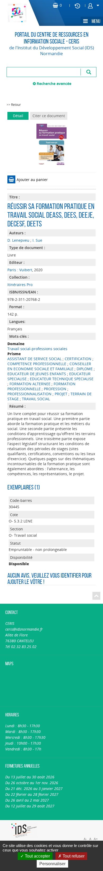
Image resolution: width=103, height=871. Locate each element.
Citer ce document (48, 115)
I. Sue (37, 240)
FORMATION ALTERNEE (30, 383)
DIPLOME (85, 368)
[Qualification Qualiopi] (77, 823)
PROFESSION (55, 388)
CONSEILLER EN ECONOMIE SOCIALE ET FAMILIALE (49, 366)
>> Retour (14, 104)
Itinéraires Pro (19, 284)
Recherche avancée (54, 83)
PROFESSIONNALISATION (29, 393)
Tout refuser (73, 856)
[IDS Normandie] (24, 830)
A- (85, 839)
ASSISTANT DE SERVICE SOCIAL (34, 358)
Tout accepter (37, 856)
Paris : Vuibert (19, 269)
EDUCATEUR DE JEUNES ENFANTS (36, 373)
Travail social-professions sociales (37, 348)
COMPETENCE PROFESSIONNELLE (36, 363)
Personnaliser (52, 864)
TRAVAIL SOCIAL (36, 398)
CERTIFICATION (78, 358)
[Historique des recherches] (77, 5)
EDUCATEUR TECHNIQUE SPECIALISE (61, 378)
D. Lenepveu (18, 240)
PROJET (61, 393)
